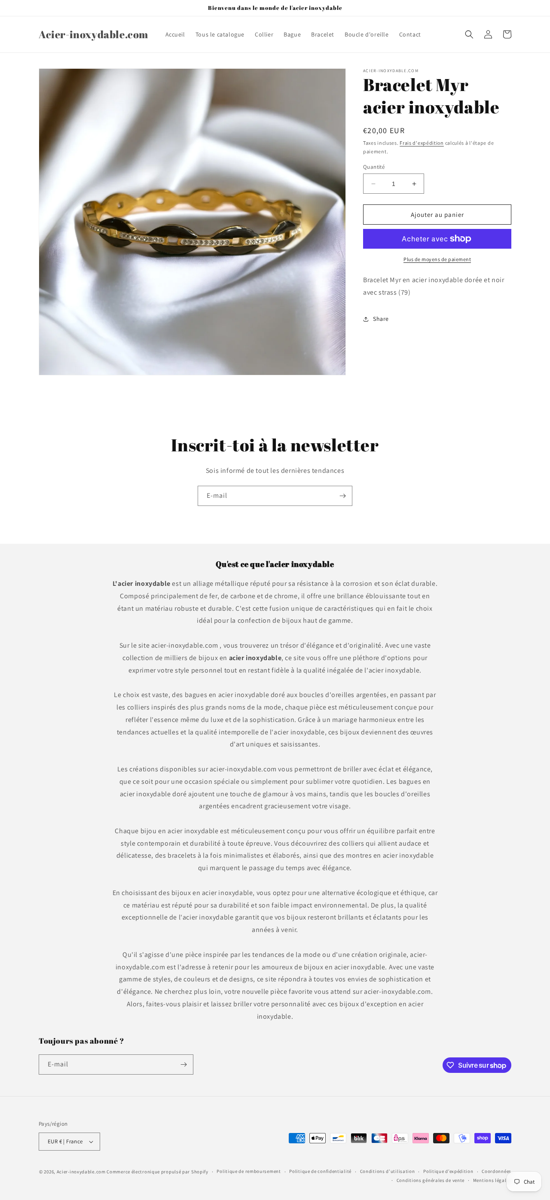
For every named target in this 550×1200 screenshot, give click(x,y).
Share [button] (381, 319)
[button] (469, 34)
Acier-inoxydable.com (81, 1172)
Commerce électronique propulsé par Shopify (157, 1172)
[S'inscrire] (342, 496)
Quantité (374, 167)
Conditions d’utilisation (387, 1172)
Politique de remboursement (249, 1172)
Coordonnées (496, 1172)
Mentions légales (492, 1180)
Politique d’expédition (448, 1172)
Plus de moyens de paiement (437, 259)
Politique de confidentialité (320, 1172)
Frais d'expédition (422, 143)
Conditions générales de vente (430, 1180)
